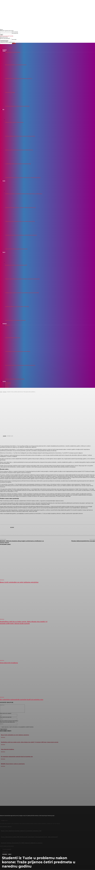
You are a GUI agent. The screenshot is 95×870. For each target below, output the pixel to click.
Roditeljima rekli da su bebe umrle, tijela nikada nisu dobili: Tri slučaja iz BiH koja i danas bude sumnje (23, 622)
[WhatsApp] (48, 441)
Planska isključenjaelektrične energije (83, 541)
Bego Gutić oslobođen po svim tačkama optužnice (19, 582)
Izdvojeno (4, 854)
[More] (57, 441)
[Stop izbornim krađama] (24, 644)
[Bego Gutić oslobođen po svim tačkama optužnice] (24, 563)
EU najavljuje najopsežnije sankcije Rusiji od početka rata (21, 699)
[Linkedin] (52, 441)
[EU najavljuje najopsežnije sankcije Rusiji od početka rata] (24, 681)
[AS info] (5, 530)
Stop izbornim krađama (9, 663)
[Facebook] (37, 441)
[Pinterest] (45, 441)
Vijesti (9, 854)
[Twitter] (41, 441)
